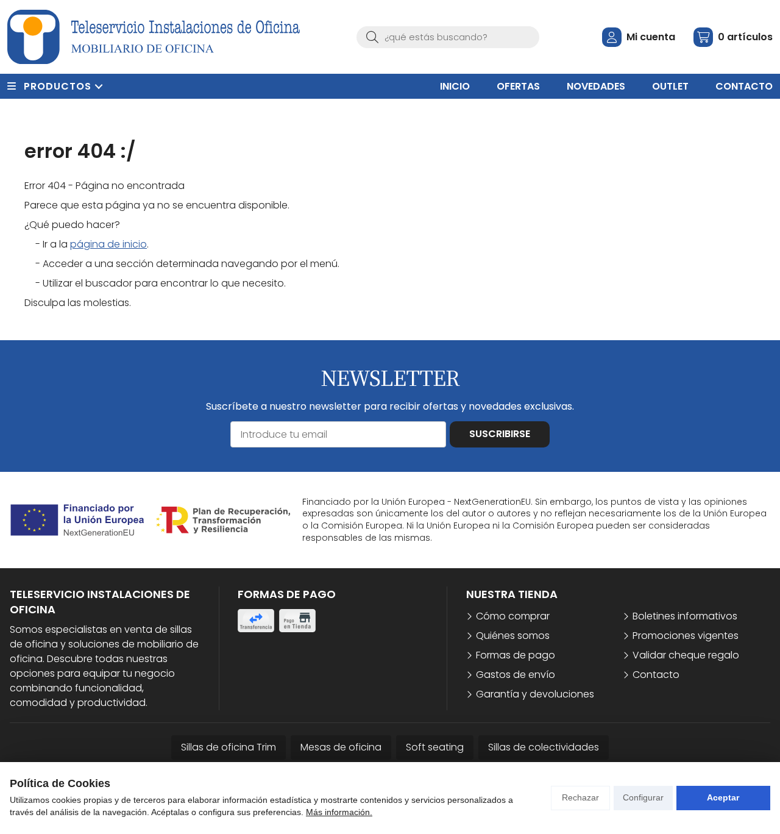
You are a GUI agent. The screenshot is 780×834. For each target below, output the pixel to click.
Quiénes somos (513, 636)
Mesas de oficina (340, 747)
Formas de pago (515, 655)
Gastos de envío (515, 675)
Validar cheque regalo (686, 655)
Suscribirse (499, 434)
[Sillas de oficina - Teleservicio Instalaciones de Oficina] (153, 37)
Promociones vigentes (686, 636)
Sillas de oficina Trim (228, 747)
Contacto (656, 675)
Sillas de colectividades (543, 747)
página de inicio (108, 244)
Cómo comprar (513, 616)
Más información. (339, 812)
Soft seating (435, 747)
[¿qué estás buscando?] (447, 37)
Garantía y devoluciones (535, 694)
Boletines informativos (685, 616)
